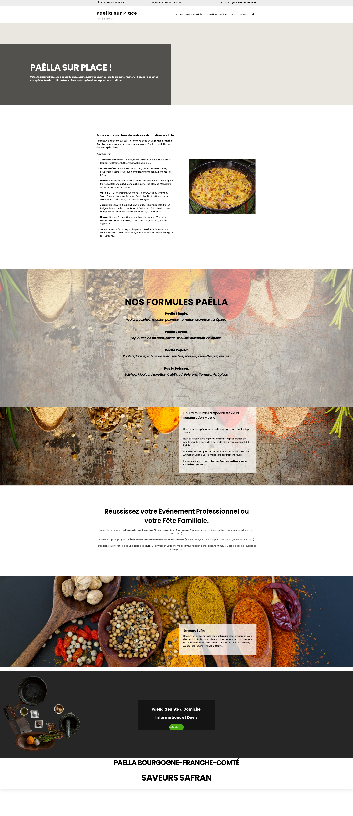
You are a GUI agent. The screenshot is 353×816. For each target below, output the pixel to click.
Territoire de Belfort (112, 159)
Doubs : (104, 180)
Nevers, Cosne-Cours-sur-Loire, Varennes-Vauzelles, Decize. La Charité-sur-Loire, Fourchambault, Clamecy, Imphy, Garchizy (134, 220)
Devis (233, 14)
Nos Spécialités (194, 14)
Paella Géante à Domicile (176, 709)
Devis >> (176, 727)
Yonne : (104, 229)
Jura (103, 205)
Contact (243, 14)
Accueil (179, 14)
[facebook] (253, 14)
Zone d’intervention (216, 14)
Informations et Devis (176, 717)
